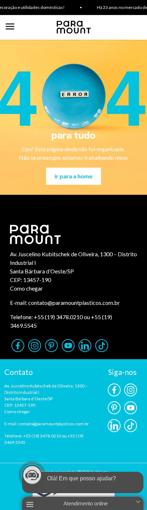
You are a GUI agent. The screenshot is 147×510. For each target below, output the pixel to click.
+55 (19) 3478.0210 (58, 316)
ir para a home (73, 176)
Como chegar (26, 288)
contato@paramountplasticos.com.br (74, 302)
